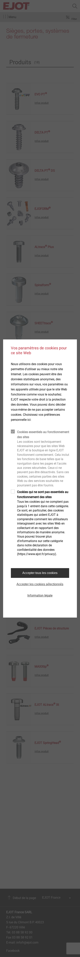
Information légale (39, 595)
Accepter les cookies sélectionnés (40, 584)
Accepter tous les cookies (39, 573)
